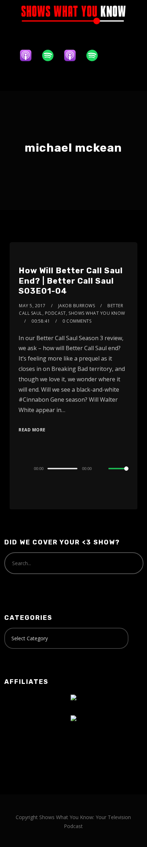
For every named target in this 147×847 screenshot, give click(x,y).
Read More (32, 430)
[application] (73, 468)
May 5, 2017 (32, 306)
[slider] (118, 474)
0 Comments (76, 321)
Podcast (55, 313)
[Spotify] (51, 55)
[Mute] (102, 469)
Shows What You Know (97, 313)
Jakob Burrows (76, 306)
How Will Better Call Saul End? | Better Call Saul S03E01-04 (71, 281)
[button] (73, 78)
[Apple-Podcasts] (29, 55)
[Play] (22, 468)
